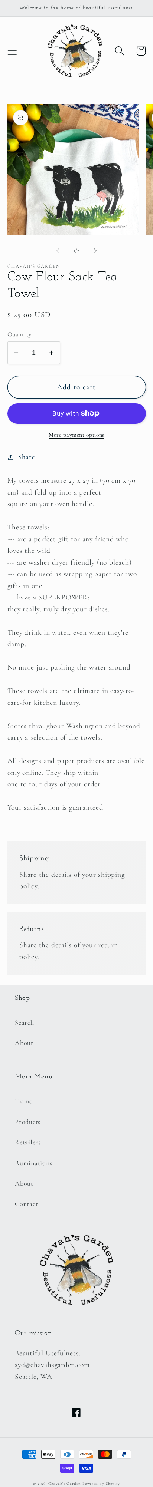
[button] (12, 51)
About (24, 1043)
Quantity (19, 334)
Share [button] (26, 457)
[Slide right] (95, 250)
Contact (26, 1204)
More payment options (76, 435)
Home (23, 1101)
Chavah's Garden (64, 1483)
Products (27, 1122)
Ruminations (33, 1163)
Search (24, 1022)
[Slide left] (57, 250)
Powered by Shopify (101, 1483)
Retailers (28, 1142)
